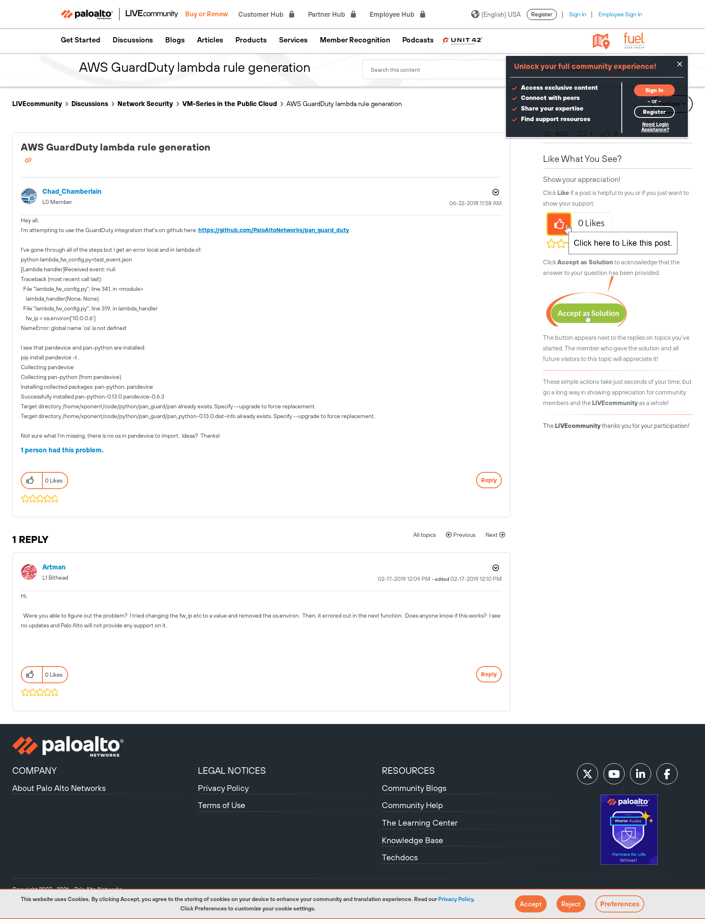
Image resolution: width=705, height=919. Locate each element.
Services (293, 40)
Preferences (619, 904)
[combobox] (460, 69)
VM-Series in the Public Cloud (229, 103)
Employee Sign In (620, 14)
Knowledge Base (412, 840)
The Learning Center (420, 822)
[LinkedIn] (640, 773)
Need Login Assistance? (655, 127)
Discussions (133, 40)
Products (251, 40)
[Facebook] (667, 773)
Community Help (412, 805)
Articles (210, 40)
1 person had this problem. (62, 450)
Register (541, 14)
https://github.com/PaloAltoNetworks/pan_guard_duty (273, 230)
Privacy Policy (455, 899)
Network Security (145, 103)
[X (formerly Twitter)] (587, 773)
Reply (489, 480)
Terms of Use (221, 805)
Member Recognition (355, 40)
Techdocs (400, 857)
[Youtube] (614, 773)
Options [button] (495, 192)
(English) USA (501, 14)
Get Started (80, 40)
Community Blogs (414, 788)
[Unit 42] (462, 40)
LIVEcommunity (37, 103)
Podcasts (418, 40)
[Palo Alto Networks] (104, 746)
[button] (531, 903)
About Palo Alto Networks (59, 788)
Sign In (577, 14)
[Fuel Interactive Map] (601, 41)
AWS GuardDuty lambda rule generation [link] (344, 103)
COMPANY (34, 770)
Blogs (175, 40)
